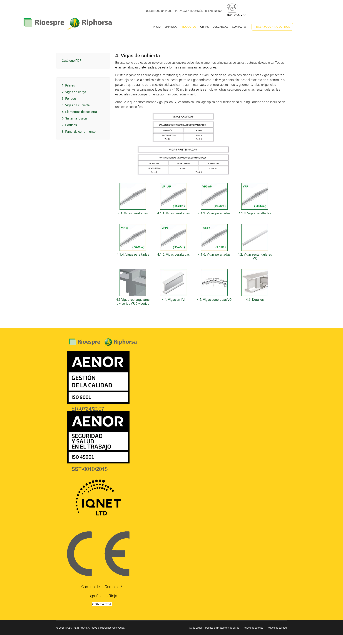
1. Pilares (68, 85)
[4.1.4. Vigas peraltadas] (133, 236)
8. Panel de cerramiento (79, 131)
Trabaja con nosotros (272, 26)
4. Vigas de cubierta (76, 105)
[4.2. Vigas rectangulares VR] (255, 236)
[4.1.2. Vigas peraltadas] (214, 195)
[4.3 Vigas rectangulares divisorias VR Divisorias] (133, 281)
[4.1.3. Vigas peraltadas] (255, 195)
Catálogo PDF (71, 60)
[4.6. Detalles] (255, 281)
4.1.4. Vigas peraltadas (133, 254)
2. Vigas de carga (74, 92)
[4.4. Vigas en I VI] (173, 281)
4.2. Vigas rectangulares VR (255, 256)
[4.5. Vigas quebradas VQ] (214, 281)
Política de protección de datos (222, 627)
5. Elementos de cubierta (79, 112)
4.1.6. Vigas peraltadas (214, 254)
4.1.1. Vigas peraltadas (173, 213)
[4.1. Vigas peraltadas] (133, 195)
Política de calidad (277, 627)
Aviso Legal (195, 627)
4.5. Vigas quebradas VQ (214, 299)
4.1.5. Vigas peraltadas (173, 254)
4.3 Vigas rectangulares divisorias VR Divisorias (133, 301)
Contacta (102, 604)
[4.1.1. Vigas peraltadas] (173, 195)
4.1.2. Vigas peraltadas (214, 213)
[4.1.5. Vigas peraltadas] (173, 236)
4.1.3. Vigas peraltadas (254, 213)
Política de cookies (253, 627)
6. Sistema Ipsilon (74, 118)
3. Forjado (69, 98)
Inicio (157, 26)
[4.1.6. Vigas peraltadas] (214, 236)
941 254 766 (236, 15)
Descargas (220, 26)
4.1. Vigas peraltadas (133, 213)
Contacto (239, 26)
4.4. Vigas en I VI (173, 299)
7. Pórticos (69, 125)
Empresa (171, 26)
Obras (204, 26)
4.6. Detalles (255, 299)
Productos (188, 26)
